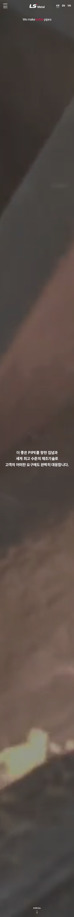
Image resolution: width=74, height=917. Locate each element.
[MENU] (5, 5)
